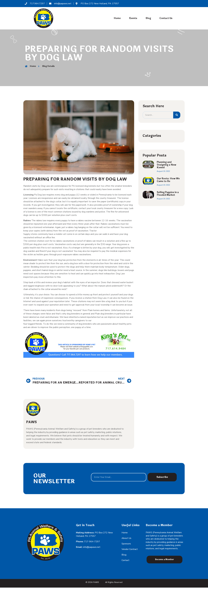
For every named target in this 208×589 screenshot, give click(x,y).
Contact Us (165, 18)
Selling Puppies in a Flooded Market (168, 193)
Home (117, 18)
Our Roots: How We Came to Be (168, 180)
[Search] (176, 115)
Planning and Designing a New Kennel (166, 164)
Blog (148, 18)
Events (133, 18)
